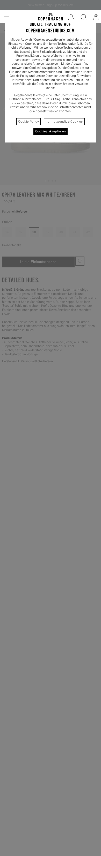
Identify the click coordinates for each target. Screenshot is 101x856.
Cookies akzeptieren (50, 131)
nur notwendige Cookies (64, 121)
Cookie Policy (28, 121)
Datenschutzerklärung (61, 76)
